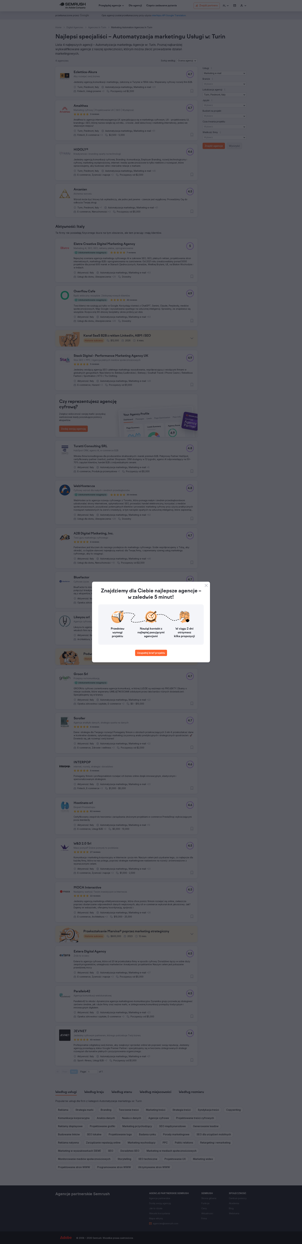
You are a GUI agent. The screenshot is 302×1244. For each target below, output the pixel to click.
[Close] (206, 585)
